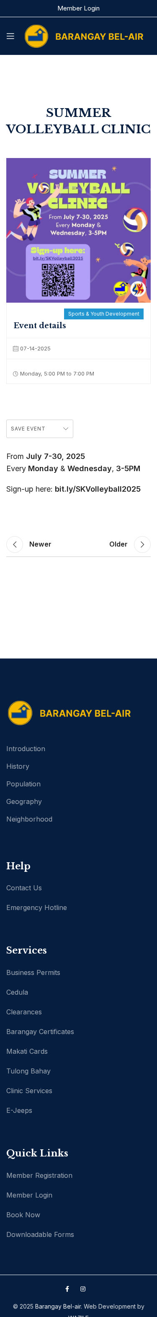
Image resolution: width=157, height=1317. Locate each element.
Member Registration (39, 1175)
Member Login (78, 8)
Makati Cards (27, 1051)
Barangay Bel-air (58, 1306)
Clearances (24, 1012)
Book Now (23, 1215)
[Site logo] (83, 35)
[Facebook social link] (67, 1288)
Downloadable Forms (40, 1234)
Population (23, 784)
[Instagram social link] (83, 1288)
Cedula (17, 992)
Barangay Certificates (40, 1031)
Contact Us (24, 888)
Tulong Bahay (28, 1071)
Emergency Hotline (36, 907)
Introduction (25, 748)
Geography (24, 801)
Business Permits (33, 972)
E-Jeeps (19, 1110)
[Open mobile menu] (10, 36)
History (17, 766)
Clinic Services (29, 1090)
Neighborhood (29, 819)
